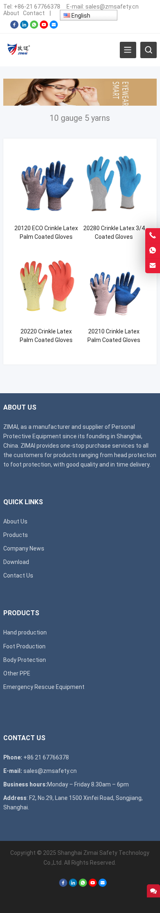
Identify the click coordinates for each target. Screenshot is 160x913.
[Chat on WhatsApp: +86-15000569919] (152, 250)
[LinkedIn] (24, 26)
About (11, 13)
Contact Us (18, 575)
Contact (34, 13)
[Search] (148, 50)
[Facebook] (14, 26)
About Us (15, 521)
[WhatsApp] (34, 26)
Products (15, 535)
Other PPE (16, 673)
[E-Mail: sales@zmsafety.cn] (152, 265)
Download (16, 562)
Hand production (25, 632)
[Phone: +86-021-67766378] (152, 235)
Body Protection (24, 660)
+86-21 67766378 (37, 6)
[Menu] (128, 50)
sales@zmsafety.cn (112, 6)
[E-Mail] (54, 26)
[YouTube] (44, 26)
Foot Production (24, 646)
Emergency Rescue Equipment (44, 687)
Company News (23, 548)
